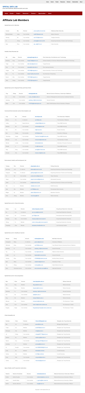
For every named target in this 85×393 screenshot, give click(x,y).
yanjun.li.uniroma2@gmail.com (37, 179)
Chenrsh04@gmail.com (40, 321)
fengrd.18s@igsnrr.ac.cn (32, 60)
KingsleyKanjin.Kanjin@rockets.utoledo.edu (42, 307)
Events (52, 1)
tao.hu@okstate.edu (39, 251)
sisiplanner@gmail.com (40, 261)
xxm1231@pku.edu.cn (38, 37)
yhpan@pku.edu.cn (35, 166)
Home (47, 1)
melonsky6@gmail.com (40, 360)
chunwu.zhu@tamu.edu (40, 153)
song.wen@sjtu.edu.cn (40, 357)
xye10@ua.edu (38, 120)
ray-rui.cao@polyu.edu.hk (37, 212)
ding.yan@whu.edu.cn (37, 284)
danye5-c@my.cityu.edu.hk (33, 73)
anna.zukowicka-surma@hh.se (41, 268)
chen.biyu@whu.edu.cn (38, 281)
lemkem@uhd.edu (39, 143)
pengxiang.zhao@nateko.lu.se (38, 225)
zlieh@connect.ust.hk (35, 186)
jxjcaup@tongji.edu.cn (32, 57)
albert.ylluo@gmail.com (32, 64)
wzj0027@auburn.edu (38, 34)
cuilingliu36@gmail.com (40, 123)
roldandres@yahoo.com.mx (43, 377)
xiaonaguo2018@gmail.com (41, 340)
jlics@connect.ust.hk (35, 182)
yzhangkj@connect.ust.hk (39, 40)
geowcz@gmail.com (39, 242)
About (81, 1)
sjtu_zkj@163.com (38, 44)
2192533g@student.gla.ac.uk (35, 103)
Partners (68, 1)
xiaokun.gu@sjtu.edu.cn (40, 337)
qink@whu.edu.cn (37, 294)
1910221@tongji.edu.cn (32, 80)
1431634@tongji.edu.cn (32, 77)
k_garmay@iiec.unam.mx (42, 380)
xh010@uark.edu (38, 133)
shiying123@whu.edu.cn (38, 298)
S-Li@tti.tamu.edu (39, 146)
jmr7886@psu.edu (35, 189)
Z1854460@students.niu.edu (41, 258)
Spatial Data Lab (10, 6)
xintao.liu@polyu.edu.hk (37, 209)
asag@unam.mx (40, 383)
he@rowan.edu (38, 129)
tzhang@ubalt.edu (33, 93)
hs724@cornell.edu (39, 354)
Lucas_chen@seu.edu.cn (34, 96)
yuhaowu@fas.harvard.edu (39, 31)
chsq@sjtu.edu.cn (39, 330)
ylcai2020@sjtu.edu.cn (40, 327)
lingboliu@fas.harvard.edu (40, 255)
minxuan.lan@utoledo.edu (40, 139)
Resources (62, 1)
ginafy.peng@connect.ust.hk (37, 172)
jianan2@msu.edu (39, 324)
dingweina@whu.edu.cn (38, 288)
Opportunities (75, 1)
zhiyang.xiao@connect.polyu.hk (39, 218)
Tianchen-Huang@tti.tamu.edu (41, 136)
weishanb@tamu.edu (39, 126)
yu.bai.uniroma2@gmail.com (37, 176)
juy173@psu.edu (35, 215)
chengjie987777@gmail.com (41, 334)
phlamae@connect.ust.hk (36, 169)
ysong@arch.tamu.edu (40, 149)
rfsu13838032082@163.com (41, 347)
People (57, 1)
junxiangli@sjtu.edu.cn (40, 344)
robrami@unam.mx (41, 373)
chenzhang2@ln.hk (35, 195)
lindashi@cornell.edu (39, 350)
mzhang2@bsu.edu (39, 238)
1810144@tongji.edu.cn (32, 70)
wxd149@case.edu (39, 245)
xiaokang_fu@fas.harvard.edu (35, 100)
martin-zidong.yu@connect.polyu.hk (40, 222)
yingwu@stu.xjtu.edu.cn (32, 67)
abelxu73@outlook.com (36, 192)
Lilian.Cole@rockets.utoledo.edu (40, 304)
